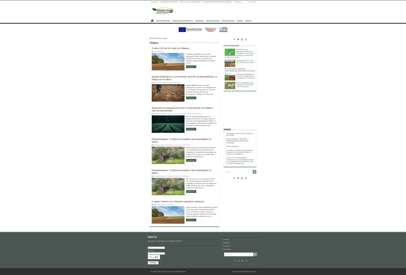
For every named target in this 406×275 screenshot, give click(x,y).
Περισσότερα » (191, 66)
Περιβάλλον (199, 21)
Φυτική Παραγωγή (212, 21)
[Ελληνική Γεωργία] (162, 10)
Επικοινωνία (238, 2)
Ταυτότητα (226, 239)
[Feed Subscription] (218, 42)
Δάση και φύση (157, 82)
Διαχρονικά (175, 113)
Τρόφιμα (240, 21)
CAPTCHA (151, 251)
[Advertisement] (240, 110)
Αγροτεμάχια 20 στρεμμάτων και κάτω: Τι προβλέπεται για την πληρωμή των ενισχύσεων (245, 76)
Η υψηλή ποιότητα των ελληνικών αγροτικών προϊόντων (178, 201)
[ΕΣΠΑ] (203, 29)
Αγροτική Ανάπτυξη (163, 21)
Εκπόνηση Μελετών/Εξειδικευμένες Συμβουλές (217, 2)
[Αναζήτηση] (254, 172)
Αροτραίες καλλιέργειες (166, 113)
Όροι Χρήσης (227, 249)
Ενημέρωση (160, 51)
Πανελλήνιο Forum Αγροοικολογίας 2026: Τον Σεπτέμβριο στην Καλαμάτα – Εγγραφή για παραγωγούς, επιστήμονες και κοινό (239, 53)
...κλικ (154, 51)
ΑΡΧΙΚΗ (152, 20)
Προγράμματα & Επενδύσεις (169, 2)
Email (150, 248)
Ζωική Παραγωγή (228, 21)
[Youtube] (253, 2)
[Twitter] (251, 2)
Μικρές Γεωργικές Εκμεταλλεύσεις (190, 2)
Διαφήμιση (226, 242)
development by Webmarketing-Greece (244, 271)
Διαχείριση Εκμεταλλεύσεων (183, 21)
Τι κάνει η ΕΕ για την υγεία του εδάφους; (171, 48)
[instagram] (255, 2)
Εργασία (248, 21)
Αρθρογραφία (156, 113)
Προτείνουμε (154, 2)
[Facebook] (249, 2)
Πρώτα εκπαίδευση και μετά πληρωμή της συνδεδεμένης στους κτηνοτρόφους (245, 84)
